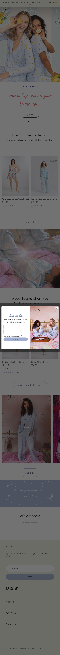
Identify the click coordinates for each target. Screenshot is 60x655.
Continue (15, 339)
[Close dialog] (57, 308)
